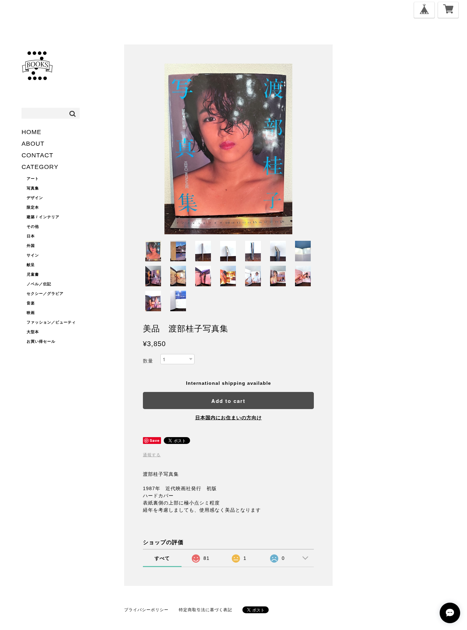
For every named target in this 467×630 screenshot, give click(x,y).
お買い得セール (41, 341)
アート (33, 178)
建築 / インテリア (43, 217)
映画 (31, 313)
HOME (31, 132)
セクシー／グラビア (45, 293)
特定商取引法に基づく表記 (205, 609)
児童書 (33, 274)
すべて (162, 558)
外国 (31, 246)
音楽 (31, 303)
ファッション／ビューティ (51, 322)
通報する (152, 454)
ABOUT (33, 143)
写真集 (33, 188)
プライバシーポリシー (146, 609)
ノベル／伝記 (39, 284)
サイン (33, 255)
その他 (33, 226)
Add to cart (228, 401)
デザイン (35, 198)
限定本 (33, 207)
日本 (31, 236)
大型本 (33, 332)
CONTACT (37, 155)
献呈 (31, 265)
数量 (148, 361)
